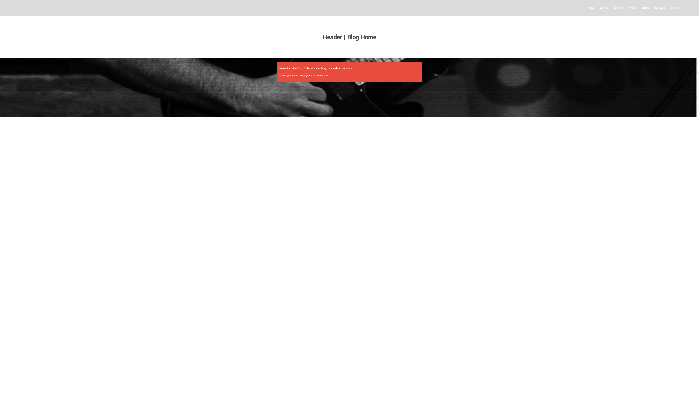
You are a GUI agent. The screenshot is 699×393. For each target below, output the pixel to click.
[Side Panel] (687, 8)
